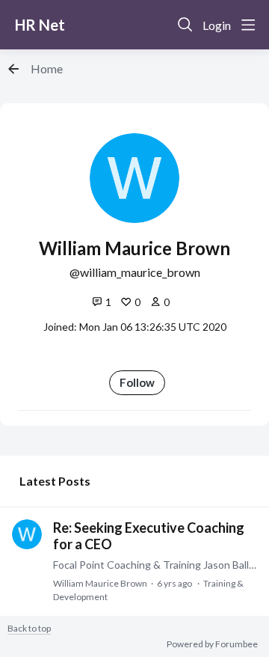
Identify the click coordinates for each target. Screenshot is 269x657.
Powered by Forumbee (212, 644)
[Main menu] (248, 24)
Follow (137, 382)
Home (47, 68)
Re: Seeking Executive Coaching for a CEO (148, 535)
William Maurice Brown (100, 583)
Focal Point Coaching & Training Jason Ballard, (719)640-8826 (155, 564)
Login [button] (216, 25)
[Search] (185, 24)
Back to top (29, 628)
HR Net (40, 25)
